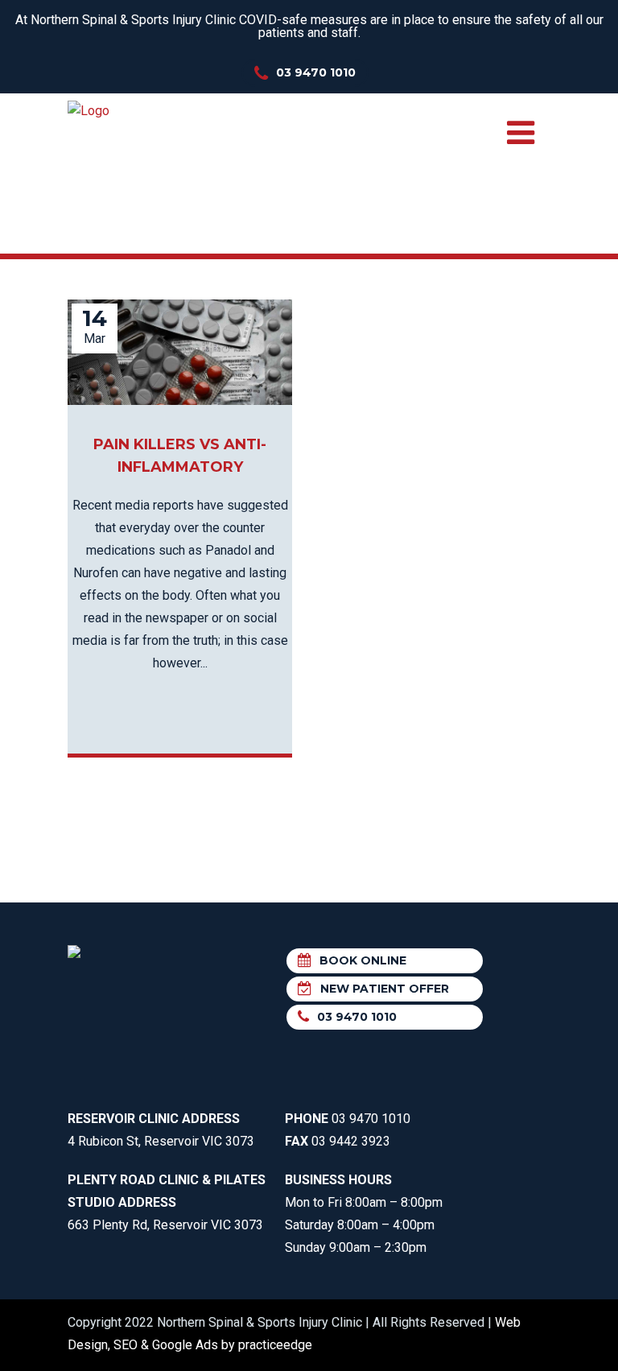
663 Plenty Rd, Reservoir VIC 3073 (167, 1202)
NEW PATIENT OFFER (384, 988)
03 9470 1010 (316, 72)
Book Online (362, 960)
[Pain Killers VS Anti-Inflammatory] (180, 352)
